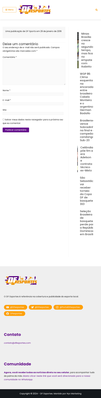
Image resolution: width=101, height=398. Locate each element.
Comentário (10, 57)
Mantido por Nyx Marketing (67, 393)
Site (4, 109)
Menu (11, 9)
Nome (6, 90)
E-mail (7, 100)
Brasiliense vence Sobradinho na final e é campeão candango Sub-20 (87, 130)
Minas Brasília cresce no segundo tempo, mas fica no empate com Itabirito (87, 50)
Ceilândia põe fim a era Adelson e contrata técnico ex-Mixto (86, 159)
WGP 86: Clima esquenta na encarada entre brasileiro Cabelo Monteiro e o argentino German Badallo (86, 93)
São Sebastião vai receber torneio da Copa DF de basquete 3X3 (87, 191)
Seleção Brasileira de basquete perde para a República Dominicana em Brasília (88, 222)
